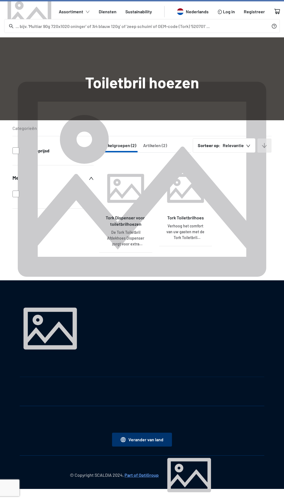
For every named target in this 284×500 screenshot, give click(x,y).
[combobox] (224, 145)
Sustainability (138, 11)
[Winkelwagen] (277, 11)
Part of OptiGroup (142, 475)
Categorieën (24, 128)
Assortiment (71, 11)
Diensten (107, 11)
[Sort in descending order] (264, 146)
